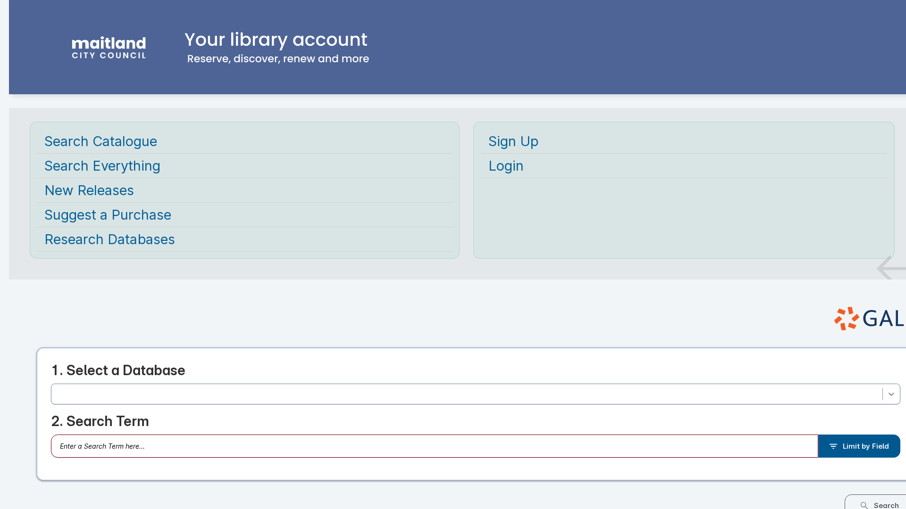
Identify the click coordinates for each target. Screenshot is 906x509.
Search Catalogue (100, 141)
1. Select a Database (118, 370)
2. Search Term (100, 423)
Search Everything (102, 165)
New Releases (89, 190)
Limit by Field (866, 448)
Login (506, 165)
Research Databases (109, 239)
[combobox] (57, 395)
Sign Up (513, 141)
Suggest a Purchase (107, 214)
